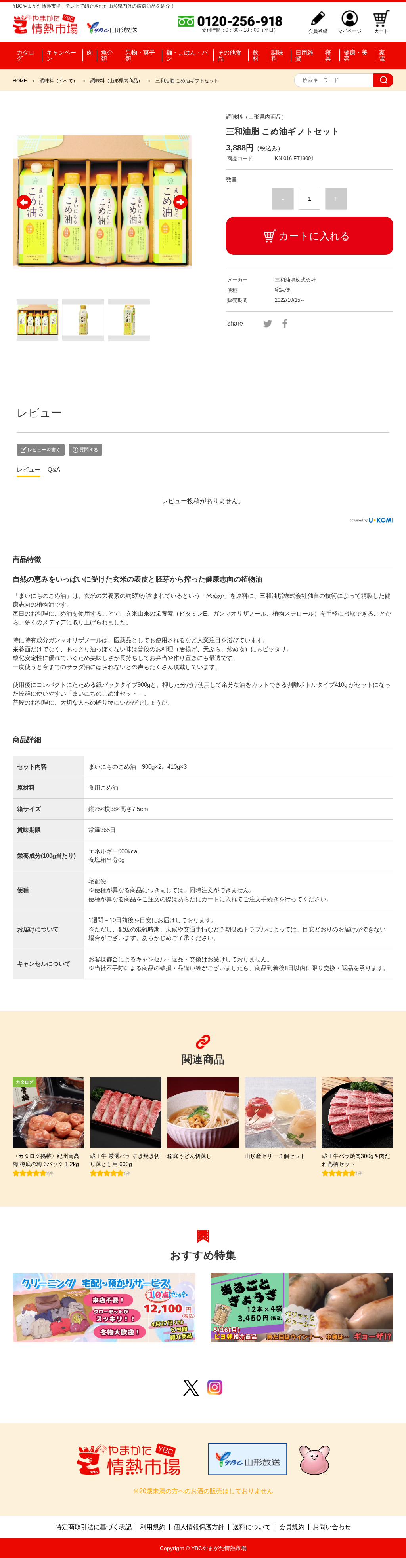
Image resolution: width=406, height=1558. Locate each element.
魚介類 (107, 55)
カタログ (25, 55)
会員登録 (317, 31)
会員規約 (291, 1527)
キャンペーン (61, 55)
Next (180, 202)
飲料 (256, 55)
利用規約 (152, 1527)
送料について (252, 1527)
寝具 (328, 55)
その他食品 (229, 55)
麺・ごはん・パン (187, 55)
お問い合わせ (332, 1527)
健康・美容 (356, 55)
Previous (24, 202)
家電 (382, 55)
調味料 (277, 55)
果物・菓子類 (140, 55)
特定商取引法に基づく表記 (94, 1527)
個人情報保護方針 (199, 1527)
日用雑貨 (304, 55)
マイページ (350, 31)
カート (381, 31)
